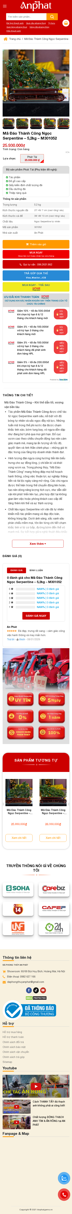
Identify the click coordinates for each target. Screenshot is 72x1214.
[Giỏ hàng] (65, 23)
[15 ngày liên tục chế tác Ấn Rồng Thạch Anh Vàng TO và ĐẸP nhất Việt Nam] (36, 1086)
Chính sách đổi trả (13, 1042)
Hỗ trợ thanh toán (13, 1037)
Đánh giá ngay (36, 615)
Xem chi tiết (19, 837)
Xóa (67, 152)
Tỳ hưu (51, 23)
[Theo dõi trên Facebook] (29, 990)
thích (22, 639)
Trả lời (10, 639)
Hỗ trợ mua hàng (12, 1032)
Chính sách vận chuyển (16, 1052)
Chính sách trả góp (14, 1057)
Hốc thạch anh (13, 31)
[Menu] (5, 6)
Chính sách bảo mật (14, 1047)
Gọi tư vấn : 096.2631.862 (37, 264)
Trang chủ (14, 39)
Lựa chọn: (9, 158)
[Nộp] (52, 16)
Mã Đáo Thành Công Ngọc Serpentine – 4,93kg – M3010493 (19, 811)
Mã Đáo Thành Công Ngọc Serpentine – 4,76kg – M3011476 (53, 811)
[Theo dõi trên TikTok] (36, 990)
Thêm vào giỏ (38, 244)
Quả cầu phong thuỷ (36, 23)
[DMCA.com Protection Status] (36, 997)
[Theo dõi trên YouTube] (43, 990)
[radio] (32, 158)
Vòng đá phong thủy (39, 27)
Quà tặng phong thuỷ (16, 27)
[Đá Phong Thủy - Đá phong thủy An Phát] (36, 6)
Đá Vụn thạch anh (15, 23)
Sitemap (7, 1062)
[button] (64, 82)
